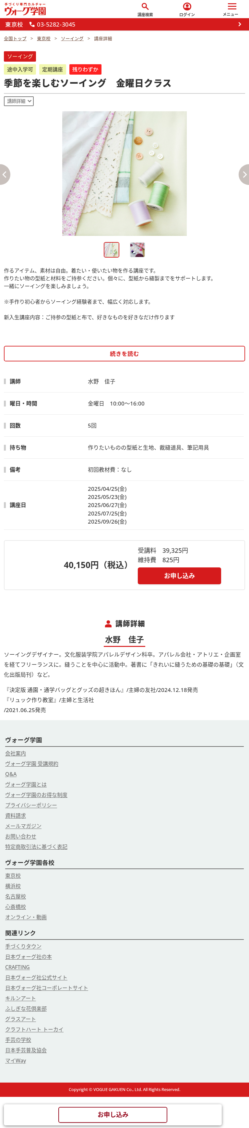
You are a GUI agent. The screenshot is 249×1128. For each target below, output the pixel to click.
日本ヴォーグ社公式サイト (36, 977)
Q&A (11, 774)
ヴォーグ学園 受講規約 (31, 763)
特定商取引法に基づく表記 (36, 846)
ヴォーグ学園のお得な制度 (36, 794)
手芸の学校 (18, 1039)
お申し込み (179, 575)
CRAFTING (17, 967)
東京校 (13, 875)
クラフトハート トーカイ (34, 1029)
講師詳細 (16, 101)
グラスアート (20, 1019)
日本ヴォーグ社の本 (28, 956)
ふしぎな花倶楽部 (26, 1008)
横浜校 (13, 886)
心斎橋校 (15, 906)
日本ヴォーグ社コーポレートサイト (46, 987)
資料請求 (15, 815)
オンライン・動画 (26, 917)
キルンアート (20, 998)
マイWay (15, 1060)
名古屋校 (15, 896)
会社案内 (15, 753)
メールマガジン (23, 826)
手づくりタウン (23, 946)
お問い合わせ (20, 836)
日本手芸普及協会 (26, 1050)
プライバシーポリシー (31, 805)
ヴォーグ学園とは (26, 784)
